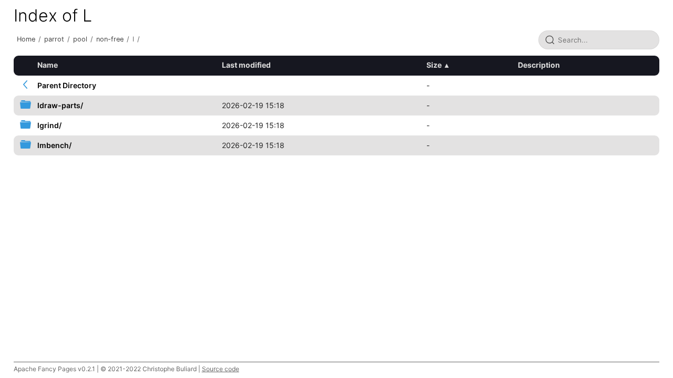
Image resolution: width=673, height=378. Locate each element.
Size (434, 64)
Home (26, 39)
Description (539, 64)
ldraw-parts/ (60, 105)
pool (80, 39)
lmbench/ (54, 145)
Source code (220, 369)
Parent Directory (66, 85)
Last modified (246, 64)
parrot (54, 39)
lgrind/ (49, 125)
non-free (110, 39)
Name (47, 64)
